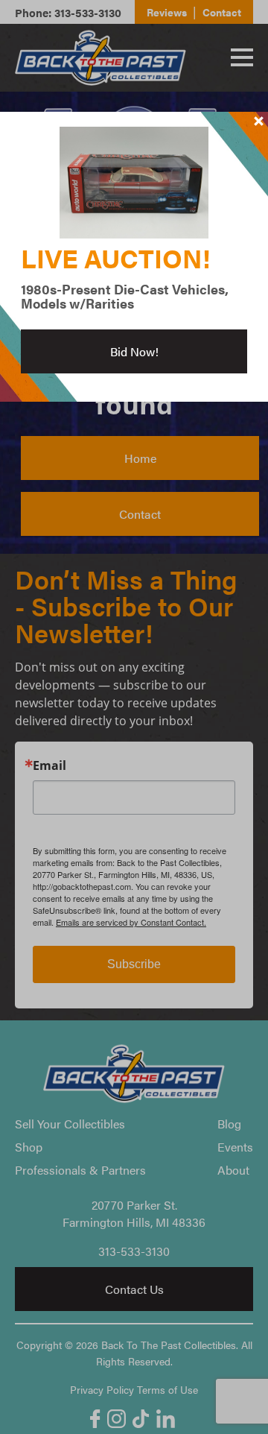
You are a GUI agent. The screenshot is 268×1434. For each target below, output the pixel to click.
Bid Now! (134, 351)
